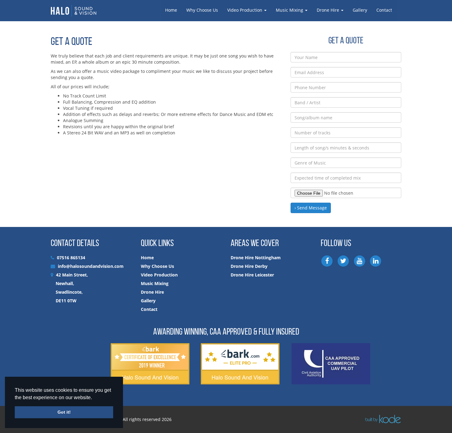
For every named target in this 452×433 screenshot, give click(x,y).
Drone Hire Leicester (252, 275)
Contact (384, 10)
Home (171, 10)
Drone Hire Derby (249, 266)
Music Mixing (290, 10)
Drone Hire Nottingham (256, 257)
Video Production (245, 10)
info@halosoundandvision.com (91, 266)
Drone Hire (328, 10)
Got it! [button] (64, 412)
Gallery (360, 10)
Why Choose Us (202, 10)
